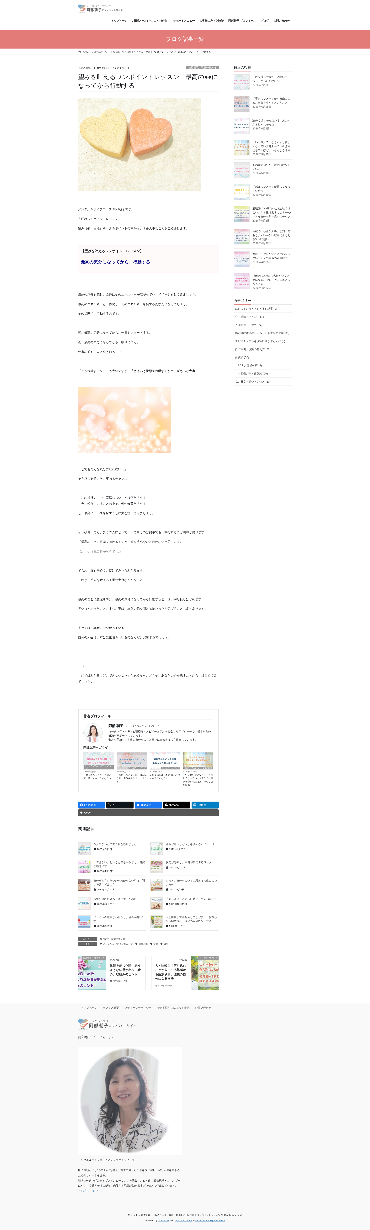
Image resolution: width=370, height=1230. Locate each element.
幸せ (155, 943)
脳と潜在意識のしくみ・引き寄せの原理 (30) (262, 333)
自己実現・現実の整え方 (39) (253, 349)
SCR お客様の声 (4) (250, 365)
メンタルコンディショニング (118, 943)
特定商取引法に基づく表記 (173, 1007)
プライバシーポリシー (137, 1007)
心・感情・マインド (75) (250, 316)
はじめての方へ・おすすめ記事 (198, 768)
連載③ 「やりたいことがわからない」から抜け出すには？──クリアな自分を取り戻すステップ (271, 212)
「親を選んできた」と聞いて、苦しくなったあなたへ (97, 776)
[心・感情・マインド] (205, 964)
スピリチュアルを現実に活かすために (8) (260, 341)
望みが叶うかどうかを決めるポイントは (190, 844)
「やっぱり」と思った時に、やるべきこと (191, 898)
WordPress (163, 1220)
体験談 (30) (242, 357)
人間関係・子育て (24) (248, 325)
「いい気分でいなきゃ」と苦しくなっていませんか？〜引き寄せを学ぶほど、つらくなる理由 (198, 780)
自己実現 (143, 943)
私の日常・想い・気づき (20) (253, 381)
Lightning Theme (184, 1220)
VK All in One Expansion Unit (210, 1220)
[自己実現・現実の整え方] (92, 966)
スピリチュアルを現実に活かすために (98, 767)
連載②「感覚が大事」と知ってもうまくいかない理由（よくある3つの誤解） (271, 235)
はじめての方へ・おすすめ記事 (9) (256, 308)
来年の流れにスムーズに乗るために (115, 898)
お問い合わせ (203, 1007)
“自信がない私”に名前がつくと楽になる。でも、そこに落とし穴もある (271, 279)
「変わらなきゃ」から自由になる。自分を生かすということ (132, 778)
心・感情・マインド (137, 768)
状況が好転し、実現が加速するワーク (189, 862)
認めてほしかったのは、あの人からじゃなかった (165, 776)
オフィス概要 (111, 1007)
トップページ (89, 1007)
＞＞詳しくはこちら (90, 1190)
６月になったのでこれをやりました (115, 844)
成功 (166, 943)
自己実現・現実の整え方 (202, 67)
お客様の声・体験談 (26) (253, 373)
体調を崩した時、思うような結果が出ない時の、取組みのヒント (125, 970)
